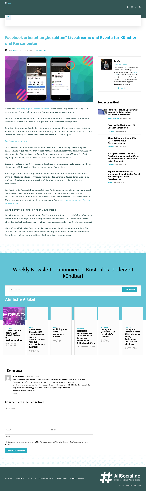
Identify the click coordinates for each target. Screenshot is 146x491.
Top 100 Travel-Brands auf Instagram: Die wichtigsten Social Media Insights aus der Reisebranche (124, 175)
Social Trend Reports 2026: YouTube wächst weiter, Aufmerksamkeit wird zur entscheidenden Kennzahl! (37, 338)
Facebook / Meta (113, 118)
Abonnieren (129, 290)
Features (39, 50)
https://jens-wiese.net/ (121, 64)
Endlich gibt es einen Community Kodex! (60, 333)
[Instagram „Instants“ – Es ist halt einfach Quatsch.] (108, 315)
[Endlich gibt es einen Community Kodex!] (61, 315)
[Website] (125, 87)
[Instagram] (131, 7)
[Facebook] (135, 7)
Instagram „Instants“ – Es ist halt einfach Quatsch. (108, 333)
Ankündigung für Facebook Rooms (32, 108)
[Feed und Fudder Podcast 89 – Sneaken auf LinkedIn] (102, 127)
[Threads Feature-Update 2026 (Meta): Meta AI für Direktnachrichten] (102, 140)
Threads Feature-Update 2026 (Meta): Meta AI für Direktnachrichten (122, 140)
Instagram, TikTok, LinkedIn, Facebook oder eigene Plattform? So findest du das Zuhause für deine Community (124, 157)
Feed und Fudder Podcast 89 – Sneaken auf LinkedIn (122, 126)
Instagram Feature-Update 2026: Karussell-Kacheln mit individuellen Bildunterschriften (86, 337)
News (45, 50)
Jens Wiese (15, 50)
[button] (8, 17)
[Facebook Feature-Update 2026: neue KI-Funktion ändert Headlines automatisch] (102, 111)
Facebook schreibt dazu (16, 141)
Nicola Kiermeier (10, 343)
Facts (110, 182)
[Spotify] (139, 7)
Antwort (15, 393)
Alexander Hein (34, 350)
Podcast (111, 131)
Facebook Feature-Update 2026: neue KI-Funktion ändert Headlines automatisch (123, 112)
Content (111, 146)
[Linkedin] (128, 7)
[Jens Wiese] (6, 50)
